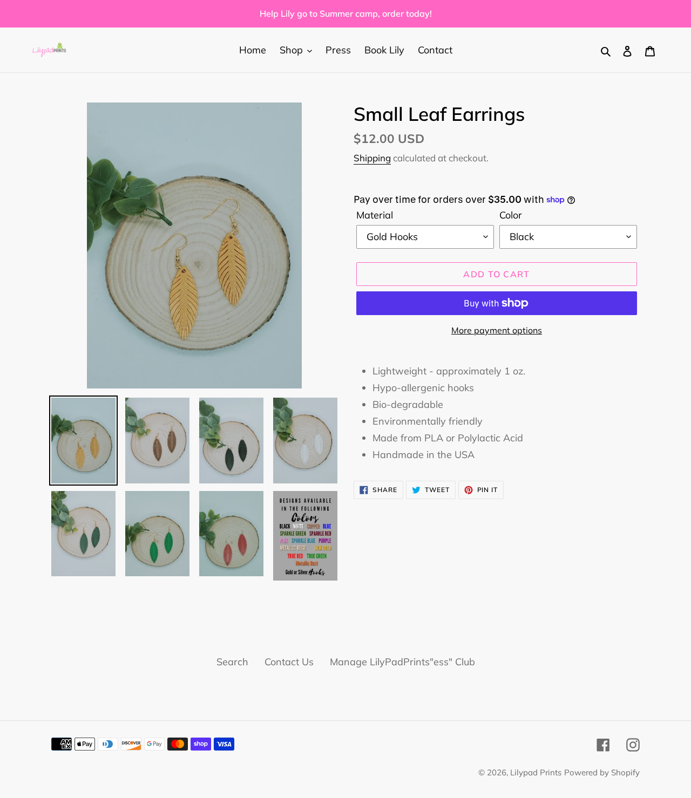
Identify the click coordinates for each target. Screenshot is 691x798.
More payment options (496, 330)
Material (374, 215)
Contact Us (289, 662)
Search (232, 662)
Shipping (372, 157)
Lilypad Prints (535, 772)
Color (510, 215)
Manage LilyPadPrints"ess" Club (402, 662)
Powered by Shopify (602, 772)
